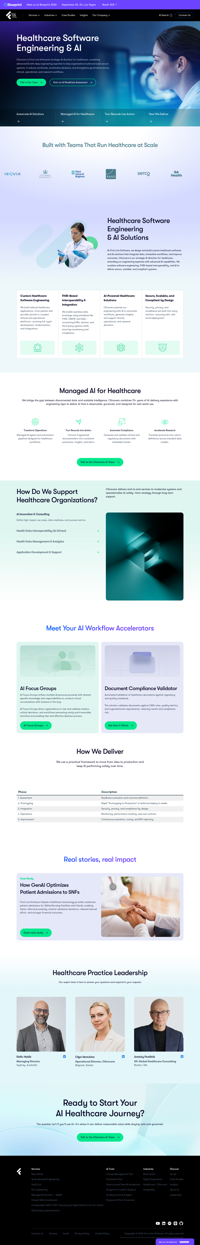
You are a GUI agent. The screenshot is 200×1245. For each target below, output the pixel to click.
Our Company (100, 15)
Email (66, 1233)
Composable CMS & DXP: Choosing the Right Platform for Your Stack (67, 1205)
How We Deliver (158, 114)
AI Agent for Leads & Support (121, 1189)
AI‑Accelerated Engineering (45, 1179)
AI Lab (173, 1174)
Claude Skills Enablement (44, 1200)
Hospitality (149, 1189)
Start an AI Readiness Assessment (70, 82)
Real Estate (149, 1174)
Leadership (175, 1195)
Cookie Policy (102, 1233)
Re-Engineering (39, 1189)
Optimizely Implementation (45, 1210)
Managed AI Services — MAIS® (46, 1195)
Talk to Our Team (29, 82)
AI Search (164, 15)
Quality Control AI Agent (119, 1195)
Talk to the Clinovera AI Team (97, 462)
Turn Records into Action (120, 114)
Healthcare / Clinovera (155, 1184)
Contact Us (184, 15)
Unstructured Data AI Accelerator (123, 1184)
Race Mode (37, 1174)
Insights (174, 1184)
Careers (53, 1233)
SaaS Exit (36, 1184)
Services (33, 15)
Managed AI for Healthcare (77, 114)
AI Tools (110, 1169)
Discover (174, 1169)
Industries (49, 15)
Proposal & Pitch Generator (120, 1200)
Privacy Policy (82, 1233)
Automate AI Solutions (30, 114)
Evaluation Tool (114, 1179)
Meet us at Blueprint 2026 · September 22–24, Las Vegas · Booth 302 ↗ (72, 4)
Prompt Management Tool (119, 1174)
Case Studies (176, 1179)
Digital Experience (152, 1179)
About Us (174, 1189)
